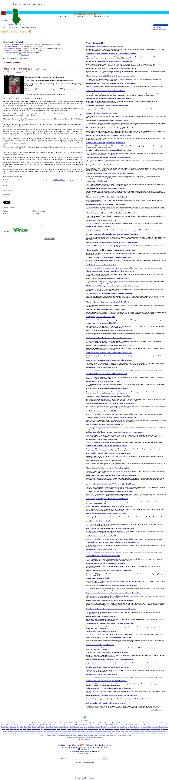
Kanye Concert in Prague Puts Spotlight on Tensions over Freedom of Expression (111, 609)
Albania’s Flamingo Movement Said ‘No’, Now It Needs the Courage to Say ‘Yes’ (110, 76)
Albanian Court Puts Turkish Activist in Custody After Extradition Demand (108, 135)
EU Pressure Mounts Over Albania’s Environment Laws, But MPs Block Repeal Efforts (112, 234)
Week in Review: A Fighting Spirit (96, 181)
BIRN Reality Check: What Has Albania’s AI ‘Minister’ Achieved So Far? (107, 106)
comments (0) (6, 194)
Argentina (41, 722)
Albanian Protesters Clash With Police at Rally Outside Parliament (106, 197)
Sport (95, 737)
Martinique (116, 729)
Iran (126, 726)
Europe (7, 726)
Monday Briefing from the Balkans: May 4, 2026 (101, 631)
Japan (153, 726)
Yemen (115, 735)
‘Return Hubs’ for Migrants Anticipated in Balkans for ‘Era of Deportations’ (109, 61)
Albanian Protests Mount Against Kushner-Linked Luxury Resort (106, 513)
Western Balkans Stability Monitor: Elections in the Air (103, 556)
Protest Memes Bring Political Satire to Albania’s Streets (103, 460)
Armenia (46, 722)
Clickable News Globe (84, 739)
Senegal (160, 731)
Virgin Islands (101, 735)
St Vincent (82, 733)
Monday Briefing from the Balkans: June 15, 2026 (101, 439)
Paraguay (83, 731)
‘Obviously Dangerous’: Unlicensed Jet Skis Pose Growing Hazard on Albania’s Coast (111, 213)
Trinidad (147, 733)
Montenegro (159, 729)
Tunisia (151, 733)
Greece (51, 726)
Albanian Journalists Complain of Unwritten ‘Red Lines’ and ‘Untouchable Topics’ (111, 250)
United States (69, 735)
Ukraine (54, 735)
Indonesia (122, 726)
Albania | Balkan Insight (94, 43)
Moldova (143, 729)
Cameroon (3, 724)
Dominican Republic (120, 724)
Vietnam (95, 735)
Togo (139, 733)
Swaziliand (97, 733)
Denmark (108, 724)
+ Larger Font (10, 25)
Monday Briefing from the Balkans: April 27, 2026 (101, 674)
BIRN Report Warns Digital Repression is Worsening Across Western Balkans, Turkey (112, 286)
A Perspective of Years (10, 52)
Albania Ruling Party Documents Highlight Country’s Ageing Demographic (108, 98)
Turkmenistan (161, 733)
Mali (100, 729)
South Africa (45, 733)
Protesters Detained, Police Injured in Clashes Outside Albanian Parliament (109, 330)
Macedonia (74, 729)
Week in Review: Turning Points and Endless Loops (101, 616)
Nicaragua (32, 731)
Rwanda (126, 731)
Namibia (17, 731)
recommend (6, 196)
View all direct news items (10, 27)
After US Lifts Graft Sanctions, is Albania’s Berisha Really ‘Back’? (105, 424)
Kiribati (3, 729)
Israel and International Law (11, 50)
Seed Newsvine (85, 749)
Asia (53, 722)
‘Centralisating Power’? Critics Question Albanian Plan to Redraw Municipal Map (111, 83)
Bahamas (72, 722)
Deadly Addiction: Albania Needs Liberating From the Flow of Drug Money (109, 338)
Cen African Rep (35, 724)
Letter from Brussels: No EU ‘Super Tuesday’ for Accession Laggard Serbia (108, 257)
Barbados (92, 722)
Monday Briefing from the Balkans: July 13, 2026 (101, 265)
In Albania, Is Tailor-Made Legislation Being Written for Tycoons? (106, 703)
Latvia (24, 729)
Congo (71, 724)
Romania (118, 731)
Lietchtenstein (47, 729)
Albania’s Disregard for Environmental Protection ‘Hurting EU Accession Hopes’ (110, 403)
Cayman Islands (26, 724)
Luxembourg (64, 729)
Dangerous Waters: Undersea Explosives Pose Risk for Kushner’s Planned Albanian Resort (113, 593)
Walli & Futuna (109, 735)
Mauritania (122, 729)
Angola (27, 722)
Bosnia (123, 722)
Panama (78, 731)
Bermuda (114, 722)
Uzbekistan (80, 735)
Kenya (166, 726)
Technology (99, 737)
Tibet (136, 733)
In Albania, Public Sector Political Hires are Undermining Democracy (107, 388)
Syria (113, 733)
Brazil (137, 722)
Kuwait (11, 729)
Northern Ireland (50, 731)
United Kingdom (61, 735)
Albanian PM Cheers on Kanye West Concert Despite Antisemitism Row (108, 302)
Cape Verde (13, 724)
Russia (122, 731)
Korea (7, 729)
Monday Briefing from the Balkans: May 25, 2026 (101, 549)
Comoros (66, 724)
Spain (58, 733)
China (47, 724)
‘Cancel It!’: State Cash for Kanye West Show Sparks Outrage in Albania (108, 278)
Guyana (85, 726)
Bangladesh (86, 722)
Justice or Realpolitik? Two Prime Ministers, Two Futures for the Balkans (108, 688)
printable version (40, 69)
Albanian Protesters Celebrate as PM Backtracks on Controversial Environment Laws (112, 242)
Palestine (74, 731)
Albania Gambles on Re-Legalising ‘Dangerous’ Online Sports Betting (107, 120)
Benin (110, 722)
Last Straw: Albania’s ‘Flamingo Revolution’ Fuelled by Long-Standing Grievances (111, 484)
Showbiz (91, 737)
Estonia (165, 724)
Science (76, 737)
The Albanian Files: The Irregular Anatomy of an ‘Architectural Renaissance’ (109, 293)
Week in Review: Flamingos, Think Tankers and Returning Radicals (106, 446)
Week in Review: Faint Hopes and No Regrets (100, 645)
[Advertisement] (111, 7)
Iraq (128, 726)
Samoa (130, 731)
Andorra (22, 722)
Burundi (158, 722)
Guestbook (87, 747)
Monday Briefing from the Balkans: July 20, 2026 (101, 220)
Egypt (142, 724)
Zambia (119, 735)
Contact (109, 745)
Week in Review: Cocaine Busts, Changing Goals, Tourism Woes (105, 143)
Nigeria (44, 731)
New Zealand (27, 731)
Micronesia (137, 729)
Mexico (133, 729)
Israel (135, 726)
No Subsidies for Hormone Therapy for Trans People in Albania (105, 91)
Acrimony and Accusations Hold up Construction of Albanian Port (106, 563)
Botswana (132, 722)
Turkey (155, 733)
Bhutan (119, 722)
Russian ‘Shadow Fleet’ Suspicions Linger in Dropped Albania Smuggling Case (109, 600)
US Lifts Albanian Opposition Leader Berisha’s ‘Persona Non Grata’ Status (108, 453)
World (129, 735)
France (25, 726)
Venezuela (90, 735)
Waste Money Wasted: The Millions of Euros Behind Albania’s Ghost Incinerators (111, 54)
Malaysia (90, 729)
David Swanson (10, 185)
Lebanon (29, 729)
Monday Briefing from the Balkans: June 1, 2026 (101, 536)
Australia (57, 722)
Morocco (5, 731)
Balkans (81, 722)
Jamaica (149, 726)
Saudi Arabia (148, 731)
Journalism (81, 737)
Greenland (56, 726)
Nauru (21, 731)
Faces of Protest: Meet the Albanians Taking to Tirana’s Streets (105, 309)
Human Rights (70, 737)
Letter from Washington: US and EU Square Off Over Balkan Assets (106, 374)
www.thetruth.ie (24, 59)
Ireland (131, 726)
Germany (43, 726)
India (118, 726)
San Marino (136, 731)
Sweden (103, 733)
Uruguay (75, 735)
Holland (93, 726)
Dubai (127, 724)
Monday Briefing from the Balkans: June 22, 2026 (101, 411)
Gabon (29, 726)
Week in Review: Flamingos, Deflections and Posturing (103, 381)
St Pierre (77, 733)
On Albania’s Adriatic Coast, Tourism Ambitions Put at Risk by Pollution (108, 157)
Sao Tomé (142, 731)
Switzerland (108, 733)
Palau (69, 731)
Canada (8, 724)
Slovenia (26, 733)
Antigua (36, 722)
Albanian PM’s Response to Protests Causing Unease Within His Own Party (109, 345)
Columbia (61, 724)
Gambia (34, 726)
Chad (41, 724)
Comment (76, 745)
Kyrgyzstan (16, 729)
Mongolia (153, 729)
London (58, 729)
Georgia (38, 726)
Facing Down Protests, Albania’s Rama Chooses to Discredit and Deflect (108, 396)
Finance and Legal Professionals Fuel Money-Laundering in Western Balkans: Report (112, 417)
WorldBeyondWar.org (59, 180)
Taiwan (117, 733)
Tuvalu (45, 735)
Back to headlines (8, 190)
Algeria (18, 722)
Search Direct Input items (29, 27)
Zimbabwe (124, 735)
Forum (69, 745)
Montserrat (165, 729)
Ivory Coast (143, 726)
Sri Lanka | (63, 733)
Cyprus (95, 724)
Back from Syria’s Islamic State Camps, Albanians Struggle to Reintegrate (108, 637)
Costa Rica (82, 724)
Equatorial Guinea (155, 724)
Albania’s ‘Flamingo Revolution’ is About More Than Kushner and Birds (107, 468)
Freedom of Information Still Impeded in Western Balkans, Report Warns (109, 353)
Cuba (91, 724)
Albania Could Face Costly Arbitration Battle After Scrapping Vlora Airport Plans (110, 128)
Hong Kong (104, 726)
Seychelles (3, 733)
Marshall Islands (109, 729)
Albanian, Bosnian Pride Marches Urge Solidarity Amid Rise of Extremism (108, 570)
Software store (157, 27)
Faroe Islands (13, 726)
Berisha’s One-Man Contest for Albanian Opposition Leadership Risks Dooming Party (112, 585)
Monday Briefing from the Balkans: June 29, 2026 (101, 367)
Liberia (38, 729)
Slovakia (21, 733)
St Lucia (72, 733)
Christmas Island (54, 724)
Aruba (50, 722)
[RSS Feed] (20, 55)
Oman (61, 731)
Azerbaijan (66, 722)
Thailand (132, 733)
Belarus (97, 722)
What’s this (24, 55)
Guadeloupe (66, 726)
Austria (61, 722)
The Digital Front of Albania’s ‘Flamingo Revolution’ (101, 165)
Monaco (148, 729)
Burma (154, 722)
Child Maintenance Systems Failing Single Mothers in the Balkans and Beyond (110, 173)
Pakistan (65, 731)
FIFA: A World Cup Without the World (13, 44)
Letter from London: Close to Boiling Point (99, 521)
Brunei (140, 722)
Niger (40, 731)
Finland (21, 726)
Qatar (113, 731)
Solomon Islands (33, 733)
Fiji (18, 726)
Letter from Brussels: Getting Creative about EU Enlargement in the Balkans (109, 491)
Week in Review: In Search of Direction (98, 578)
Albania (14, 722)
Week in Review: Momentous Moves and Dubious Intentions (105, 46)
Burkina (150, 722)
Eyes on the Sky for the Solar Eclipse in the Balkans (101, 113)
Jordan (156, 726)
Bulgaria (145, 722)
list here (19, 176)
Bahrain (77, 722)
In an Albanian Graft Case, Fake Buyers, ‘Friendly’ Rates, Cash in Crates (107, 667)
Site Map (104, 747)
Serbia (164, 731)
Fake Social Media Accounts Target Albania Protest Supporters (105, 188)
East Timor (132, 724)
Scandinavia (155, 731)
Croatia (87, 724)
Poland (105, 731)
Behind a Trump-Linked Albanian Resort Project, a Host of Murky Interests (109, 506)
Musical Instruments (159, 29)
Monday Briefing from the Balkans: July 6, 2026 (100, 317)
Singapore (15, 733)
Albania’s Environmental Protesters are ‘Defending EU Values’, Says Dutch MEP (110, 271)
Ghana (47, 726)
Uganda (49, 735)
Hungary (110, 726)
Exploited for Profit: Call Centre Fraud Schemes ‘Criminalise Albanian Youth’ (109, 624)
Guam (71, 726)
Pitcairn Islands (98, 731)
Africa (10, 722)
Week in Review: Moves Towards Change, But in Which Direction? (106, 681)
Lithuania (54, 729)
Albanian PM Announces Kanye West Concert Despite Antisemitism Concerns (110, 660)
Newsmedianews (77, 751)
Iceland (114, 726)
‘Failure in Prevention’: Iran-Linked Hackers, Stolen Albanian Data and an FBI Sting (111, 695)
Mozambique (11, 731)
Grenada (61, 726)
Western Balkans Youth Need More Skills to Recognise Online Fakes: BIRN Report (111, 475)
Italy (139, 726)
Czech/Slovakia (101, 724)
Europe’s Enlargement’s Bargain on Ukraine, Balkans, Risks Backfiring (107, 499)
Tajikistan (121, 733)
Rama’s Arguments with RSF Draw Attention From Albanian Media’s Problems (110, 528)
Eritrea (161, 724)
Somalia (39, 733)
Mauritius (128, 729)
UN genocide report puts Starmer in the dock (15, 48)
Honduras (98, 726)
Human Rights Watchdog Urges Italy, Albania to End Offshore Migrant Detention (111, 68)
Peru (87, 731)
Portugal (109, 731)
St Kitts (68, 733)
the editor (37, 44)
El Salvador (147, 724)
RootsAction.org (7, 181)
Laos (21, 729)
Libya (42, 729)
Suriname (92, 733)
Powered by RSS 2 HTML (158, 710)
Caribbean (19, 724)
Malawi (85, 729)
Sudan (87, 733)
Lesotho (34, 729)
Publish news (77, 747)
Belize (106, 722)
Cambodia (163, 722)
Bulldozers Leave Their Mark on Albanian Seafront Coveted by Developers (109, 360)
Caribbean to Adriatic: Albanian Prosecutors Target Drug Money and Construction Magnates (114, 432)
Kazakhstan (161, 726)
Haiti (89, 726)
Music (86, 737)
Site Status (95, 747)
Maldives (95, 729)
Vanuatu (85, 735)
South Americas (52, 733)
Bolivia (127, 722)
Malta (103, 729)
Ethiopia (3, 726)
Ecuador (138, 724)
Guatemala (76, 726)
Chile (44, 724)
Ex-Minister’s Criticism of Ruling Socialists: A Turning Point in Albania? (107, 652)
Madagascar (80, 729)
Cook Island (76, 724)
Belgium (102, 722)
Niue (37, 731)
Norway (57, 731)
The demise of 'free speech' (11, 46)
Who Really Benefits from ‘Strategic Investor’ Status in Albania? (105, 204)
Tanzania (127, 733)
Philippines (91, 731)
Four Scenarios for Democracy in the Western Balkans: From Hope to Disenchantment (113, 542)
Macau (69, 729)
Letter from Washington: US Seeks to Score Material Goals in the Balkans (108, 150)
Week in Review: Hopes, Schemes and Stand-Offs (101, 323)
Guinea (81, 726)
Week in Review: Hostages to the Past (98, 226)
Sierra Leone (9, 733)
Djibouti (113, 724)
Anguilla (31, 722)
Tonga (142, 733)
